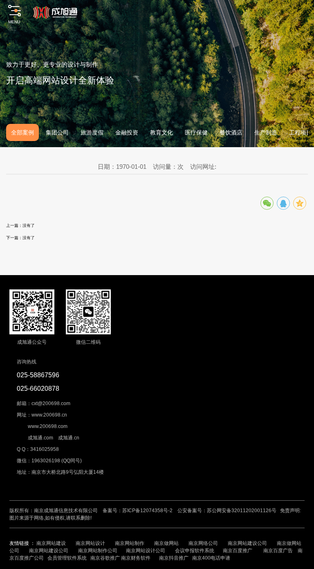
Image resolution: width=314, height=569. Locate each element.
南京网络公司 (203, 543)
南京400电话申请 (211, 558)
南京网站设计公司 (145, 550)
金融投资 (126, 132)
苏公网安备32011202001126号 (241, 510)
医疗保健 (196, 132)
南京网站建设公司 (247, 543)
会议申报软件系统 (195, 550)
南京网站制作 (129, 543)
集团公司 (57, 132)
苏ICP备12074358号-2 (147, 510)
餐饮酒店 (231, 132)
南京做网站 (166, 543)
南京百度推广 (237, 550)
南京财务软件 (135, 558)
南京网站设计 (90, 543)
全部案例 (22, 132)
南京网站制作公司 (97, 550)
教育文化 (161, 132)
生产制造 (265, 132)
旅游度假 (92, 132)
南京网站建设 (51, 543)
